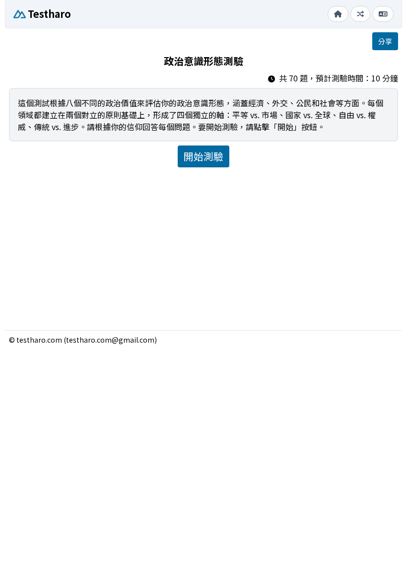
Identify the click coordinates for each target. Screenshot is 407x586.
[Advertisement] (203, 244)
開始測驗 (203, 156)
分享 (385, 41)
